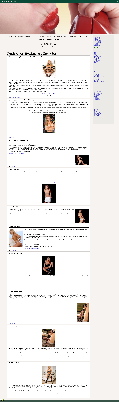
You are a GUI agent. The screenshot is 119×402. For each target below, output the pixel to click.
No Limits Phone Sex (13, 223)
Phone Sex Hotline (97, 99)
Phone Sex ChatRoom (73, 1)
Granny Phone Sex (17, 97)
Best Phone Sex (96, 58)
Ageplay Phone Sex (97, 51)
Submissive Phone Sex (15, 253)
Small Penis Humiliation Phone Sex (99, 108)
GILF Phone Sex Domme (16, 363)
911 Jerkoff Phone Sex (97, 37)
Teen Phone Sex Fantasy (97, 113)
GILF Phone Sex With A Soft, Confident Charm (22, 100)
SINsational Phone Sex (97, 45)
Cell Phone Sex (96, 61)
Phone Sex (11, 204)
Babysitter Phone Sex (97, 55)
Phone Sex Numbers (97, 101)
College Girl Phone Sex (13, 250)
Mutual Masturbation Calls (98, 93)
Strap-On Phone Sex (97, 109)
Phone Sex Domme (14, 326)
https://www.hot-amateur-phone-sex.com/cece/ (31, 248)
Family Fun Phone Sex (97, 74)
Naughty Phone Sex (97, 94)
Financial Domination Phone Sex (99, 76)
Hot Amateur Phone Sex (97, 43)
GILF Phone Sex (12, 97)
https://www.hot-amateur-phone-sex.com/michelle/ (48, 133)
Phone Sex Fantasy (97, 98)
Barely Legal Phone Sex (97, 56)
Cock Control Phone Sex (97, 64)
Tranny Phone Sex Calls (97, 114)
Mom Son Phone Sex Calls (98, 91)
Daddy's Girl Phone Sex (97, 69)
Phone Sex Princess (97, 103)
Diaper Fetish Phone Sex (97, 70)
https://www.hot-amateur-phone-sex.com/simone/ (48, 358)
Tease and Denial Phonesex (98, 112)
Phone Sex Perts (96, 44)
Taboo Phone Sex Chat (97, 111)
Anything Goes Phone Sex (98, 38)
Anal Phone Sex (96, 52)
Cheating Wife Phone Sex (97, 63)
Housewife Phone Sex (97, 83)
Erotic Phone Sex (12, 166)
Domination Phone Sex (97, 71)
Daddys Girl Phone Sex (97, 40)
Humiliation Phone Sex (97, 84)
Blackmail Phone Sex (97, 60)
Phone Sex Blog (65, 1)
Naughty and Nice (14, 169)
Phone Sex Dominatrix (15, 292)
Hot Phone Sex (96, 82)
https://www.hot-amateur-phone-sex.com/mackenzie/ (16, 153)
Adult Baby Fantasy (97, 50)
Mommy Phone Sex (97, 92)
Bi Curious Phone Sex (97, 59)
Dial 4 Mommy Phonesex (97, 41)
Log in (95, 119)
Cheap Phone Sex (96, 39)
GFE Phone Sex (96, 78)
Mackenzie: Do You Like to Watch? (19, 140)
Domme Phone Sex (12, 323)
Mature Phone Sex (96, 89)
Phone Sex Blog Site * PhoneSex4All (8, 1)
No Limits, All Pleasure (15, 207)
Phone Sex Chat (96, 97)
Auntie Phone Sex (96, 54)
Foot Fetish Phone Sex (97, 77)
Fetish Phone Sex (96, 75)
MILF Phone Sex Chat (97, 90)
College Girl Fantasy (14, 226)
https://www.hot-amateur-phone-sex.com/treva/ (49, 93)
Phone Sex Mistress (97, 100)
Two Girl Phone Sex (97, 115)
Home (60, 1)
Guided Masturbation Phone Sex (99, 81)
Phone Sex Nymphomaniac (98, 102)
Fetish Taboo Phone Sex (97, 42)
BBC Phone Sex (96, 57)
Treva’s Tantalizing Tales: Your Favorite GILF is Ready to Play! (26, 57)
